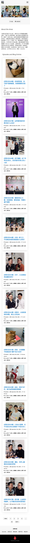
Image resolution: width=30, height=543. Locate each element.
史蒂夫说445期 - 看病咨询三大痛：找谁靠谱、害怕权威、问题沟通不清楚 (14, 200)
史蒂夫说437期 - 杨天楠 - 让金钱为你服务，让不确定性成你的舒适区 (15, 500)
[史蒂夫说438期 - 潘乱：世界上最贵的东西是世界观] (15, 449)
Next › (17, 522)
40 (11, 522)
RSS (12, 21)
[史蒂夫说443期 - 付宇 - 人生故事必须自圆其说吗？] (15, 262)
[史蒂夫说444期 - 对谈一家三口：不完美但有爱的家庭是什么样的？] (15, 224)
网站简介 (26, 531)
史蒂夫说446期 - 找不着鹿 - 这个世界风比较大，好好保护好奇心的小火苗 (15, 160)
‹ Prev (5, 518)
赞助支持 (15, 531)
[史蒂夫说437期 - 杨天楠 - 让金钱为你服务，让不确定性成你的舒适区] (15, 486)
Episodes (4, 531)
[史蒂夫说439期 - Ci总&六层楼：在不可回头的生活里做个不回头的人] (15, 411)
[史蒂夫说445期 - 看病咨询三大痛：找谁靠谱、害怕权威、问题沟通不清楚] (15, 185)
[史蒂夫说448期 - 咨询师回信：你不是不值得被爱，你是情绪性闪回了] (15, 68)
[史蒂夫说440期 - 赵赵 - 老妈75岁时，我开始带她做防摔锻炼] (15, 374)
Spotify (18, 21)
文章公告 (10, 531)
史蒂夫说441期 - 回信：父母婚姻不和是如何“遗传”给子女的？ (14, 351)
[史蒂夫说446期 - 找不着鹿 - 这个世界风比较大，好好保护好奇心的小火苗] (15, 145)
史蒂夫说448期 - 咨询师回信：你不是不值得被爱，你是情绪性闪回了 (14, 83)
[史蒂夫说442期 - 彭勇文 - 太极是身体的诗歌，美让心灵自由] (15, 299)
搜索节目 (20, 531)
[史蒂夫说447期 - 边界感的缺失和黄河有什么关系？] (15, 108)
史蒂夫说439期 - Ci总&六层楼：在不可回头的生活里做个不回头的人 (15, 426)
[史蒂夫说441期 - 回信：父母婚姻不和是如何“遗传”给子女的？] (15, 337)
